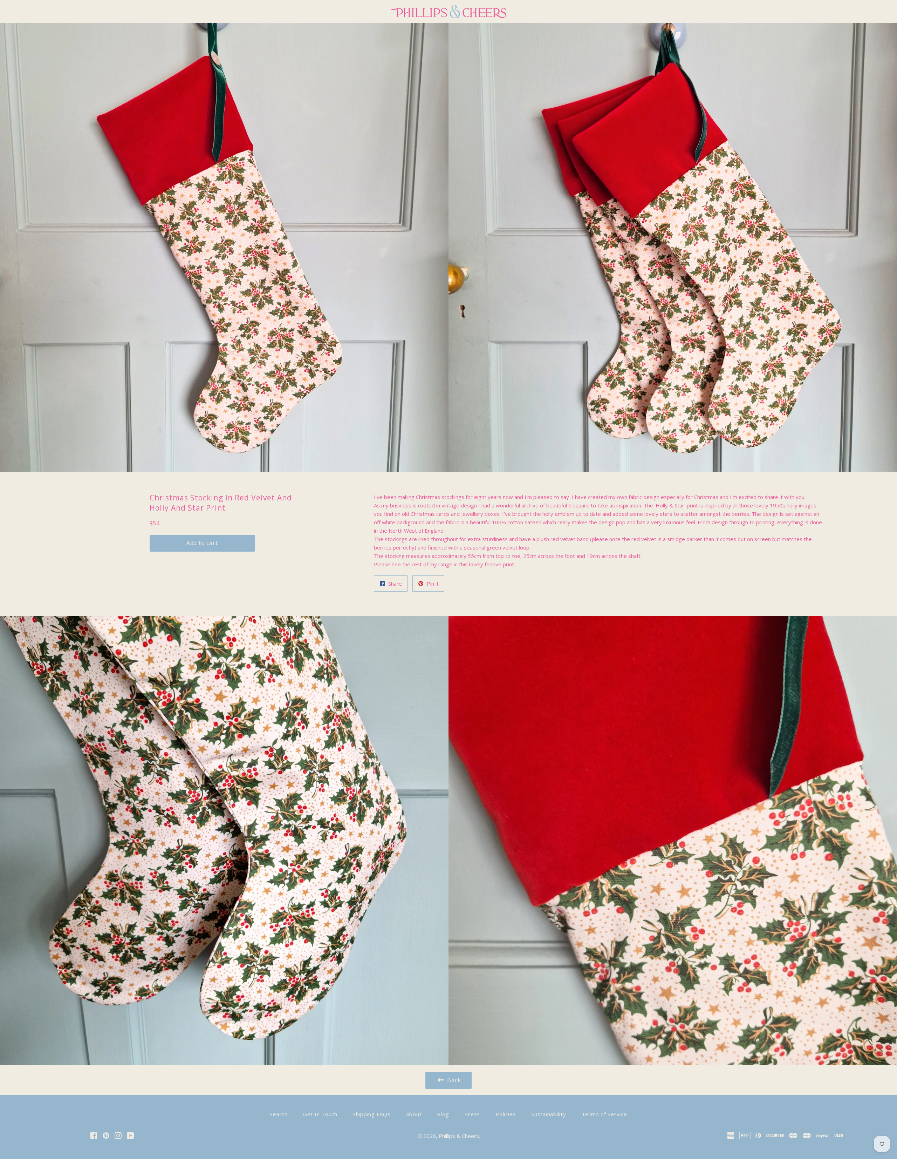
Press (472, 1114)
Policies (505, 1114)
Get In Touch (320, 1114)
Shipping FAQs (372, 1114)
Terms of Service (604, 1114)
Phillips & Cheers (459, 1135)
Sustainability (548, 1114)
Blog (443, 1114)
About (414, 1114)
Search (279, 1114)
